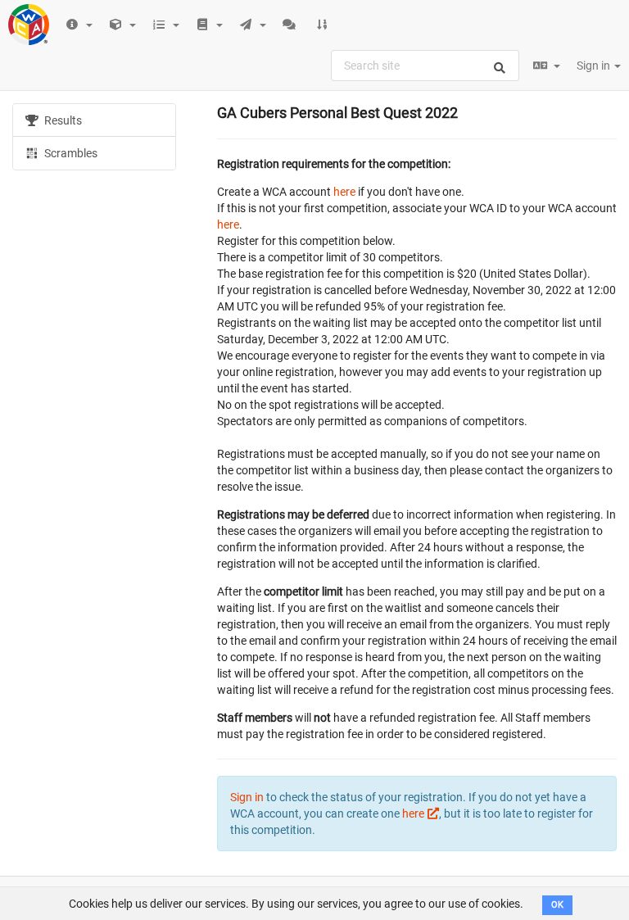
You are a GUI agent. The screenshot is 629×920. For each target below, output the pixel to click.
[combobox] (425, 65)
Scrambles (69, 153)
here (344, 191)
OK (557, 905)
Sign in (595, 65)
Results (62, 120)
